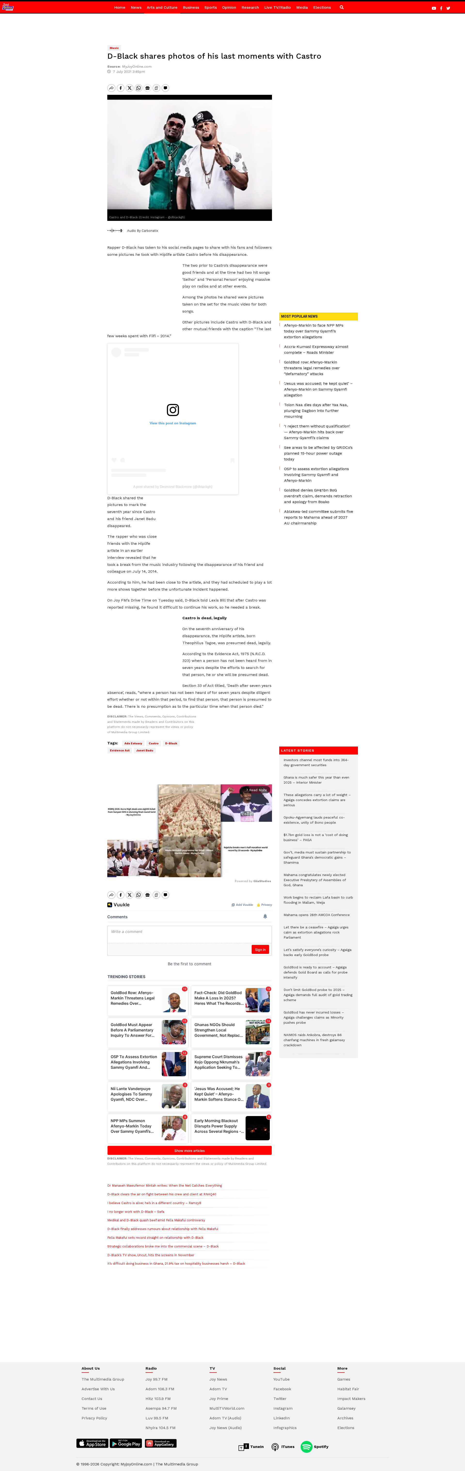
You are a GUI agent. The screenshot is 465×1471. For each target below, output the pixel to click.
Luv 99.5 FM (157, 1418)
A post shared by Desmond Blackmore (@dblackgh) (172, 487)
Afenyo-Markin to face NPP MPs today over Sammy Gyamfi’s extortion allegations (313, 331)
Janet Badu (144, 750)
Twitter (280, 1398)
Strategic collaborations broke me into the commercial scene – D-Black (163, 1246)
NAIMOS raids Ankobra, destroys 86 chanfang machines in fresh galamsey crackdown (314, 1042)
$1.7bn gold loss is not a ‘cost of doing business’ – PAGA (316, 840)
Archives (345, 1418)
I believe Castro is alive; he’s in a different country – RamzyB (154, 1203)
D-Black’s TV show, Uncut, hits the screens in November (150, 1255)
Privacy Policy (94, 1418)
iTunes (287, 1446)
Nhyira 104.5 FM (161, 1427)
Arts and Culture (162, 7)
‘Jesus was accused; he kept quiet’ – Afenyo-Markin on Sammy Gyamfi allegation (318, 389)
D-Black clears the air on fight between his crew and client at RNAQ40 (161, 1194)
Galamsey (346, 1408)
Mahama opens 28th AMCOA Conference (317, 917)
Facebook (282, 1389)
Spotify (320, 1446)
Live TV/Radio (277, 7)
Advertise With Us (98, 1389)
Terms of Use (94, 1408)
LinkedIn (281, 1418)
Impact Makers (351, 1398)
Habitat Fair (348, 1389)
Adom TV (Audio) (225, 1418)
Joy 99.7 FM (157, 1379)
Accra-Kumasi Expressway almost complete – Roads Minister (316, 349)
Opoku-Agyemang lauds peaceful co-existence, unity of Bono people (314, 822)
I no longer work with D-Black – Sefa (135, 1212)
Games (343, 1379)
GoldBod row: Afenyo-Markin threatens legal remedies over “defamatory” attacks (312, 368)
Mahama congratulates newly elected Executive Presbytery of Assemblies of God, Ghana (315, 882)
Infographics (285, 1427)
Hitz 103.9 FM (158, 1398)
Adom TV (218, 1389)
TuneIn (256, 1446)
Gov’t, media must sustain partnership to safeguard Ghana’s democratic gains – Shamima (317, 859)
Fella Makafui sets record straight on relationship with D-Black (155, 1237)
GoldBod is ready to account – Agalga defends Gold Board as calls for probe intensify (316, 974)
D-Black (171, 743)
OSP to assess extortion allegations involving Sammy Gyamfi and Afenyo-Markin (316, 474)
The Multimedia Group (103, 1379)
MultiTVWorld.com (226, 1408)
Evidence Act (120, 750)
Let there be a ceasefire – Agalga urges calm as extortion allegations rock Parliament (316, 934)
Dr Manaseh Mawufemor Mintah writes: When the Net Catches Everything (164, 1185)
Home (119, 7)
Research (250, 7)
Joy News (218, 1379)
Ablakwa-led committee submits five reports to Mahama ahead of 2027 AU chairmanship (318, 517)
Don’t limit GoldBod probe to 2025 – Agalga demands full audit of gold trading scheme (318, 997)
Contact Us (92, 1398)
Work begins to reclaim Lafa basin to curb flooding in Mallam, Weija (318, 902)
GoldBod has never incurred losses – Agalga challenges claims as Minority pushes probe (314, 1019)
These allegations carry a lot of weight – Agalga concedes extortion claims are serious (317, 802)
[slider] (168, 870)
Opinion (229, 7)
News (136, 7)
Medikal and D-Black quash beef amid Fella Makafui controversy (156, 1220)
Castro (154, 743)
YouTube (281, 1379)
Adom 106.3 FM (160, 1389)
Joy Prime (218, 1398)
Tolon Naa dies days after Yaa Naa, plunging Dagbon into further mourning (316, 410)
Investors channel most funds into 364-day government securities (316, 765)
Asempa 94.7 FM (161, 1408)
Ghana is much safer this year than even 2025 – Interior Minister (316, 782)
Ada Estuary (133, 743)
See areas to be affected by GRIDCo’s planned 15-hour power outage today (318, 453)
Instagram (283, 1408)
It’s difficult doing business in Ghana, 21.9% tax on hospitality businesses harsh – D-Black (176, 1263)
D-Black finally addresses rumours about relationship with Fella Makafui (162, 1229)
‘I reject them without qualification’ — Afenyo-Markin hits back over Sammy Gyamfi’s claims (317, 432)
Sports (210, 7)
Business (191, 7)
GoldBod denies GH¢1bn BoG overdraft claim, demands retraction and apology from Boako (318, 496)
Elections (322, 7)
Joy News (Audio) (225, 1427)
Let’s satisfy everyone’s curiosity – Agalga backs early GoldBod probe (317, 955)
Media (302, 7)
